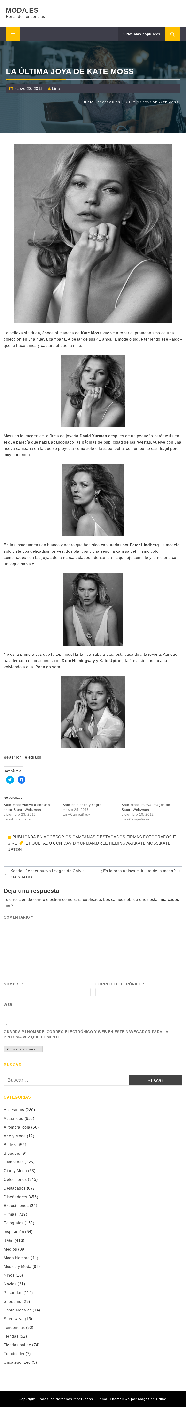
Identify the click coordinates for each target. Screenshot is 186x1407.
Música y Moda (17, 1267)
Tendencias (14, 1327)
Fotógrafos (157, 837)
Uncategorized (17, 1362)
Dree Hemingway (115, 843)
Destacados (111, 837)
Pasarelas (13, 1293)
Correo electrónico (120, 984)
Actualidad (13, 1119)
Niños (9, 1275)
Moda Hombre (17, 1258)
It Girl (9, 1240)
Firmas (134, 837)
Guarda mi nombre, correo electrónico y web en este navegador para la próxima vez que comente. (86, 1034)
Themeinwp (120, 1399)
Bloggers (12, 1153)
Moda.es (22, 10)
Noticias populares (142, 34)
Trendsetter (14, 1354)
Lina (56, 89)
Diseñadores (15, 1197)
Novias (10, 1284)
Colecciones (15, 1179)
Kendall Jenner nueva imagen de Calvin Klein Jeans (47, 874)
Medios (10, 1249)
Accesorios (57, 837)
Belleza (11, 1145)
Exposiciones (16, 1206)
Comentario (18, 917)
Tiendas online (17, 1345)
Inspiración (14, 1232)
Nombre (14, 984)
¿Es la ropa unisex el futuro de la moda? (138, 871)
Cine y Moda (15, 1171)
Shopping (13, 1301)
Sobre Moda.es (18, 1310)
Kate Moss (147, 843)
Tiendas (11, 1336)
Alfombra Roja (17, 1127)
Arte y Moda (15, 1136)
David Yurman (79, 843)
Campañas (84, 837)
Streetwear (14, 1319)
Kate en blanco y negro (82, 805)
